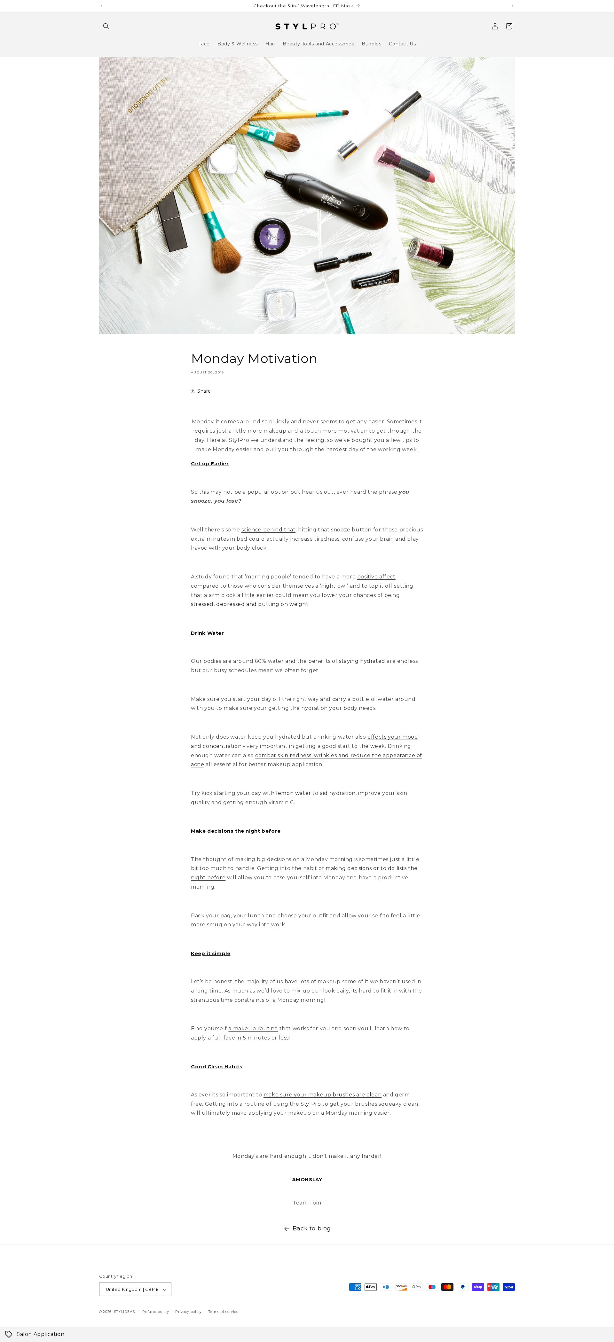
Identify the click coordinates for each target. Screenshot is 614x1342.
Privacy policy (188, 1311)
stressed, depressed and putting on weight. (250, 604)
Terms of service (223, 1311)
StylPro (311, 1104)
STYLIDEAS (124, 1312)
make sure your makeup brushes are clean (323, 1095)
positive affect (376, 577)
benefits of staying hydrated (346, 661)
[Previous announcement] (101, 6)
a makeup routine (253, 1028)
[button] (106, 26)
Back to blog (312, 1228)
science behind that (268, 530)
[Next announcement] (513, 6)
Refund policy (155, 1311)
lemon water (293, 793)
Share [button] (204, 391)
